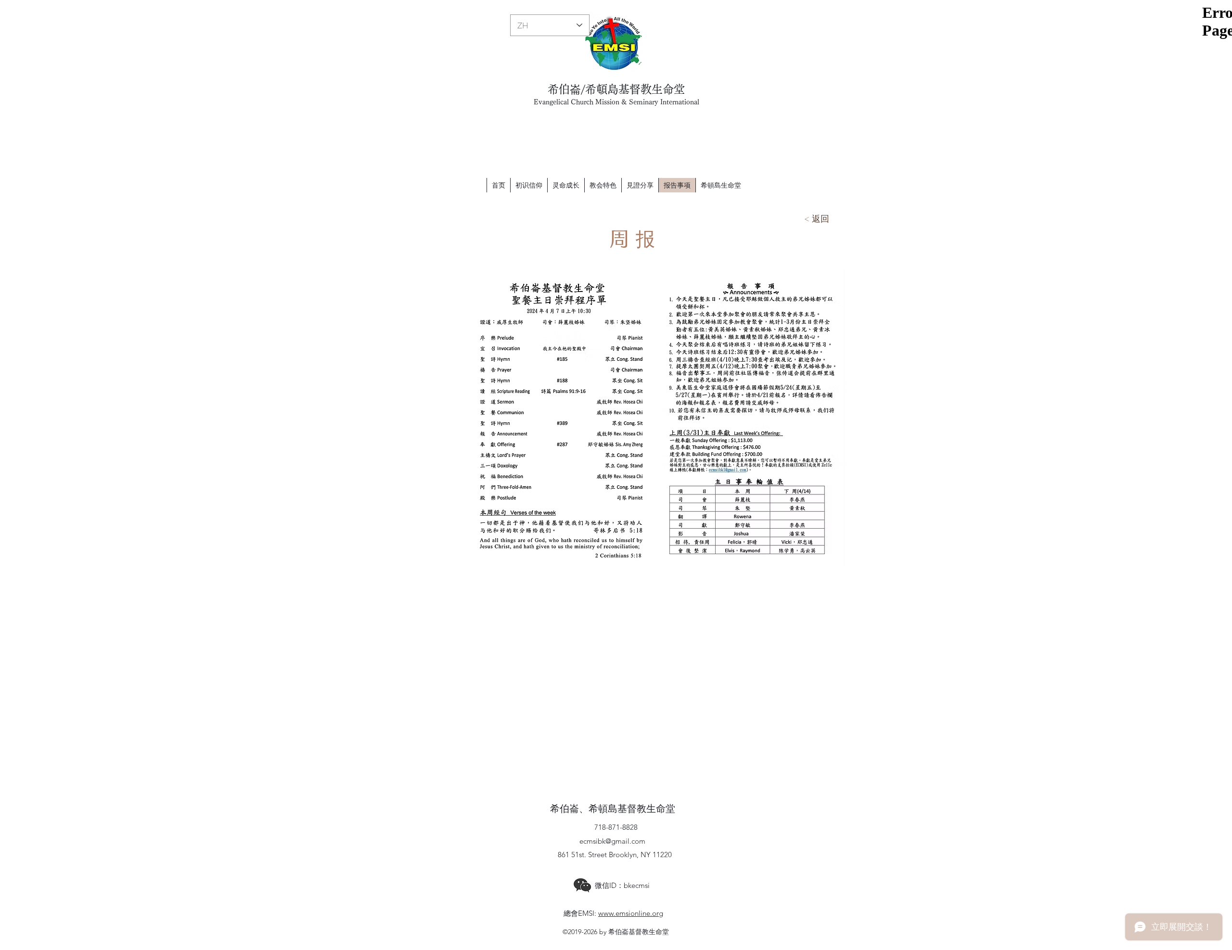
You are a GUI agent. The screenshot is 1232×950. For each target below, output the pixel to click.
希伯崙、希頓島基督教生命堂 (612, 809)
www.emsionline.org (630, 913)
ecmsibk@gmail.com (612, 841)
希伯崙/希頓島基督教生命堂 (616, 89)
